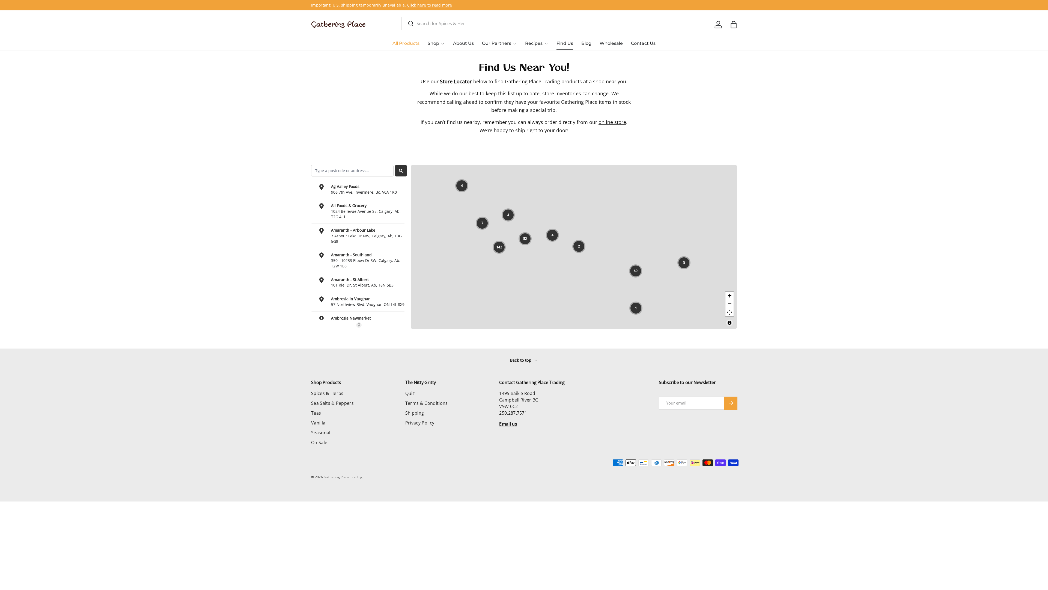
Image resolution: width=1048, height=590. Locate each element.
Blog (586, 43)
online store (612, 122)
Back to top (521, 360)
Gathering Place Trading (343, 477)
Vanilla (318, 423)
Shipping (414, 413)
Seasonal (321, 433)
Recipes (534, 43)
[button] (734, 25)
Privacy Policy (419, 423)
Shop (433, 43)
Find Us (564, 43)
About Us (463, 43)
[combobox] (537, 23)
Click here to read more (429, 5)
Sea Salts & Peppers (332, 403)
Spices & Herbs (327, 393)
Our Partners (496, 43)
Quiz (410, 393)
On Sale (319, 442)
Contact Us (643, 43)
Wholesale (611, 43)
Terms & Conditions (426, 403)
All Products (405, 43)
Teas (316, 413)
